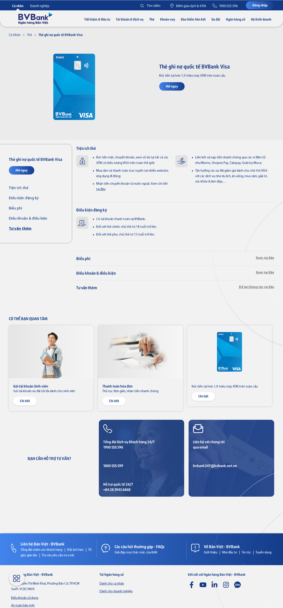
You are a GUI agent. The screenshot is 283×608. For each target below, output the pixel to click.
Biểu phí (15, 208)
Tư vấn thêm (20, 229)
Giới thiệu (210, 552)
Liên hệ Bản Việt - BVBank (43, 543)
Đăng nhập (260, 5)
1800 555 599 (113, 465)
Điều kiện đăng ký (23, 198)
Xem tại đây (265, 258)
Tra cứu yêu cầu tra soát (58, 555)
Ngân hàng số (235, 19)
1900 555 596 (113, 447)
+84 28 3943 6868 (116, 489)
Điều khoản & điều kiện (28, 219)
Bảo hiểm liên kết (193, 19)
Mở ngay (172, 86)
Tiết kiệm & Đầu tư (97, 19)
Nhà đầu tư (229, 552)
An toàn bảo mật (23, 605)
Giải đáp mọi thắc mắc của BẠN (136, 552)
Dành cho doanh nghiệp (116, 591)
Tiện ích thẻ (18, 188)
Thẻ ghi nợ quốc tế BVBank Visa (60, 34)
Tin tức (246, 552)
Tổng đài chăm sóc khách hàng (41, 550)
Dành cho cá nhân (111, 583)
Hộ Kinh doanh (261, 19)
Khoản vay (167, 19)
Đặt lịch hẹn (75, 550)
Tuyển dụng (264, 552)
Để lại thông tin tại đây (256, 287)
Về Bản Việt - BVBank (222, 546)
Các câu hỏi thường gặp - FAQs (139, 546)
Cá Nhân (15, 34)
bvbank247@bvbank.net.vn (215, 465)
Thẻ (151, 19)
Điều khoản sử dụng (24, 598)
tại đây (100, 189)
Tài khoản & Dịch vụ (129, 19)
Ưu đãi (215, 19)
